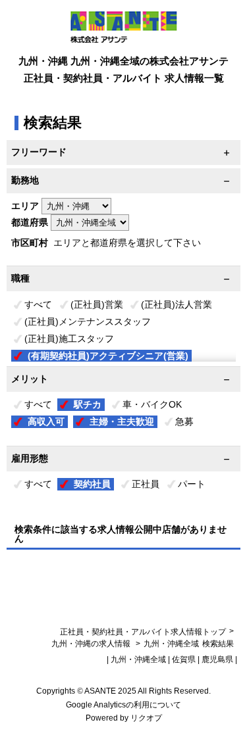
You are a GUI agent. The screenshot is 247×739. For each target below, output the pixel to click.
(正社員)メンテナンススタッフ (87, 321)
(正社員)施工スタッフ (69, 338)
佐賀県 (184, 659)
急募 (184, 421)
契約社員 (92, 484)
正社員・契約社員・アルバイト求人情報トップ (143, 631)
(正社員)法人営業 (176, 304)
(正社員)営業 (96, 304)
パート (192, 484)
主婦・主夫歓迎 (122, 421)
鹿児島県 (217, 659)
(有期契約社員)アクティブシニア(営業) (108, 355)
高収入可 (46, 421)
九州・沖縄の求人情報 (91, 643)
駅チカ (87, 404)
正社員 (145, 484)
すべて (38, 304)
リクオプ (146, 718)
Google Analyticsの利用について (123, 704)
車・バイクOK (152, 404)
